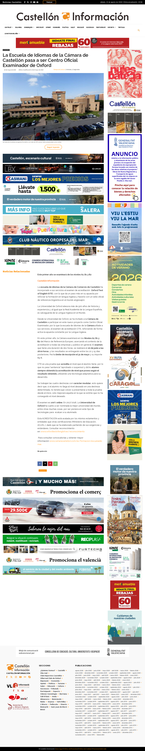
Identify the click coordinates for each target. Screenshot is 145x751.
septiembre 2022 (115, 687)
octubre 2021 (103, 692)
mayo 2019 (78, 704)
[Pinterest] (50, 463)
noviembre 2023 (92, 682)
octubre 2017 (92, 711)
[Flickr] (25, 677)
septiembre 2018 (103, 706)
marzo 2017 (96, 713)
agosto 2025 (136, 673)
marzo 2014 (97, 727)
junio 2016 (132, 715)
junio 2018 (132, 706)
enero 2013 (116, 732)
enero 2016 (116, 718)
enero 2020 (117, 699)
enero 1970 (91, 734)
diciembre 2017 (127, 708)
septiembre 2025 (125, 673)
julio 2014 (124, 725)
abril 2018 (87, 708)
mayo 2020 (78, 699)
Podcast (49, 2)
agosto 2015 (115, 720)
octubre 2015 (92, 720)
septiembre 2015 (103, 720)
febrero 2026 (134, 670)
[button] (138, 30)
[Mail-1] (37, 2)
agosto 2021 (126, 692)
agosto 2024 (128, 677)
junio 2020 (133, 696)
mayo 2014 (78, 727)
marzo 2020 (97, 699)
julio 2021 (136, 692)
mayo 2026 (106, 670)
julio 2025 (78, 675)
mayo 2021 (87, 694)
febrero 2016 (106, 718)
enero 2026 (78, 673)
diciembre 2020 (136, 694)
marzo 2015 (96, 723)
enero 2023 (126, 685)
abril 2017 (87, 713)
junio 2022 (78, 689)
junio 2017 (132, 711)
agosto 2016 (115, 715)
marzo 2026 (124, 670)
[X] (45, 463)
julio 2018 (124, 706)
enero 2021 (124, 694)
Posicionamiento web (99, 749)
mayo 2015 (78, 723)
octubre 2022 (104, 687)
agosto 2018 (115, 706)
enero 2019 (116, 704)
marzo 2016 (96, 718)
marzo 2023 (106, 685)
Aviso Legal (59, 749)
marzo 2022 (105, 689)
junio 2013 (133, 730)
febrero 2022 (116, 689)
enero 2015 (116, 723)
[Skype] (29, 677)
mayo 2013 (78, 732)
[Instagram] (31, 2)
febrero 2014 (107, 727)
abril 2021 (96, 694)
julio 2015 (124, 720)
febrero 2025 (124, 675)
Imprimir (43, 470)
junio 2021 (78, 694)
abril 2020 (88, 699)
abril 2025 (105, 675)
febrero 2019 (106, 704)
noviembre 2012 (80, 734)
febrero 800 (100, 734)
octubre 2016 (92, 715)
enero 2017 (116, 713)
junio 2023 (78, 685)
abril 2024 (97, 680)
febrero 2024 (116, 680)
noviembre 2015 (80, 720)
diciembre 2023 (80, 682)
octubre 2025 (113, 673)
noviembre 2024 (92, 677)
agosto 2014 (115, 725)
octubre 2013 (92, 730)
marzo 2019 (96, 704)
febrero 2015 (106, 723)
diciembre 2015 (127, 718)
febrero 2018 (106, 708)
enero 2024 (126, 680)
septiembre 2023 (116, 682)
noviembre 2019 (80, 701)
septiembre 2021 (115, 692)
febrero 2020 (107, 699)
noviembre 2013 (80, 730)
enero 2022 (125, 689)
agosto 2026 (79, 670)
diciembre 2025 (89, 673)
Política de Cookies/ (85, 749)
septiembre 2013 (103, 730)
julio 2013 (124, 730)
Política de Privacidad (71, 749)
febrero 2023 (116, 685)
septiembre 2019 (103, 701)
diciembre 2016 (127, 713)
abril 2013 (88, 732)
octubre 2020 (92, 696)
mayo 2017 (78, 713)
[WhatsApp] (55, 463)
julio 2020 (125, 696)
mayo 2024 (87, 680)
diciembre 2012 (127, 732)
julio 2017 (124, 711)
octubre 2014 (92, 725)
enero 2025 (134, 675)
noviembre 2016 (80, 715)
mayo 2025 (96, 675)
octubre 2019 (92, 701)
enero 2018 (116, 708)
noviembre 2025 (102, 673)
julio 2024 (137, 677)
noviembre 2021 (92, 692)
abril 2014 (88, 727)
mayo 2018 (78, 708)
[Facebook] (25, 2)
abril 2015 (87, 723)
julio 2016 (124, 715)
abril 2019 (87, 704)
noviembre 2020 (80, 696)
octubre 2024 (104, 677)
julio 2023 (137, 682)
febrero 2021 (115, 694)
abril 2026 (115, 670)
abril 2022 (96, 689)
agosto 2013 (115, 730)
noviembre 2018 (80, 706)
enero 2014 (116, 727)
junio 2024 (78, 680)
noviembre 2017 (80, 711)
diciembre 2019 (128, 699)
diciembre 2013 (127, 727)
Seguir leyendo (53, 147)
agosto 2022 (127, 687)
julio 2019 (124, 701)
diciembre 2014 (127, 723)
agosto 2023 (128, 682)
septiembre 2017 (103, 711)
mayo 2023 (87, 685)
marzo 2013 (97, 732)
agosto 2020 (115, 696)
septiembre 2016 (103, 715)
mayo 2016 (78, 718)
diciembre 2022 (80, 687)
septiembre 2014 (103, 725)
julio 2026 (88, 670)
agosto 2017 (115, 711)
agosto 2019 (115, 701)
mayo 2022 (87, 689)
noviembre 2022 (92, 687)
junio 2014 (133, 725)
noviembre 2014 (80, 725)
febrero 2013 (107, 732)
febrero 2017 (106, 713)
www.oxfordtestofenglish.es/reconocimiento (63, 431)
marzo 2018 (96, 708)
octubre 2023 (104, 682)
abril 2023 (97, 685)
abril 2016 (87, 718)
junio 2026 (97, 670)
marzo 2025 (114, 675)
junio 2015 (132, 720)
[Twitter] (28, 2)
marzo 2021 (105, 694)
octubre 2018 (92, 706)
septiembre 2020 (104, 696)
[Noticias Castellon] (72, 16)
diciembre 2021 (80, 692)
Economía (6, 50)
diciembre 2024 (80, 677)
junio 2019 (132, 701)
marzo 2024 (106, 680)
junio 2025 (87, 675)
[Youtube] (34, 2)
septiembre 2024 (116, 677)
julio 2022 (136, 687)
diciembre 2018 (127, 704)
